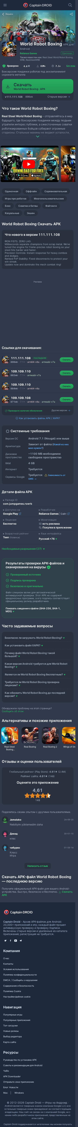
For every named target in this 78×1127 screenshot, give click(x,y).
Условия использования (16, 969)
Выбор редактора (12, 1036)
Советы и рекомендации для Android (22, 1065)
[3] (37, 795)
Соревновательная (55, 191)
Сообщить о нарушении (24, 980)
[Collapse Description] (37, 134)
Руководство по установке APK (20, 1060)
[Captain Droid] (21, 913)
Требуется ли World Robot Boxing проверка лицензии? (32, 683)
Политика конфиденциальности (20, 974)
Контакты (8, 963)
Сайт (64, 513)
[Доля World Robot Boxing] (71, 14)
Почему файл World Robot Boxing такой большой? (30, 654)
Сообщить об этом (13, 711)
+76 (47, 538)
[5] (48, 795)
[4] (43, 795)
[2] (32, 795)
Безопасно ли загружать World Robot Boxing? (33, 637)
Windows (19, 1092)
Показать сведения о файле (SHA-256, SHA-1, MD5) (33, 610)
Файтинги (51, 205)
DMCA (6, 980)
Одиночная (11, 191)
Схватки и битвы (28, 205)
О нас (6, 958)
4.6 (27, 66)
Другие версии (60, 410)
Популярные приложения (16, 1020)
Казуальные (12, 213)
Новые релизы (11, 1031)
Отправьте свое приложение (18, 1081)
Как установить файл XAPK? (22, 645)
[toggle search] (70, 5)
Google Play (11, 513)
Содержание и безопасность (18, 985)
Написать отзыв (37, 865)
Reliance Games (28, 53)
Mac (5, 1092)
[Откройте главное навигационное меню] (5, 5)
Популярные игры (12, 1014)
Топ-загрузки (10, 1025)
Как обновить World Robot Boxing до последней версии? (35, 694)
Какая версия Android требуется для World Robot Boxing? (36, 665)
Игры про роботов (15, 198)
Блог (5, 1087)
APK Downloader (12, 1076)
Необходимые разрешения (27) (22, 548)
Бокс (8, 205)
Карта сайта (9, 1042)
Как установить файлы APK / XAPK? (39, 418)
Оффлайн (31, 191)
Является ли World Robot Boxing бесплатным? (34, 674)
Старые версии (57, 96)
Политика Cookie (12, 991)
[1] (27, 795)
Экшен (31, 213)
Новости (13, 1087)
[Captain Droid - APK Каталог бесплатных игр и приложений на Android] (37, 5)
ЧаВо (6, 1070)
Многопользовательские (49, 198)
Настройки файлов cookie (16, 996)
